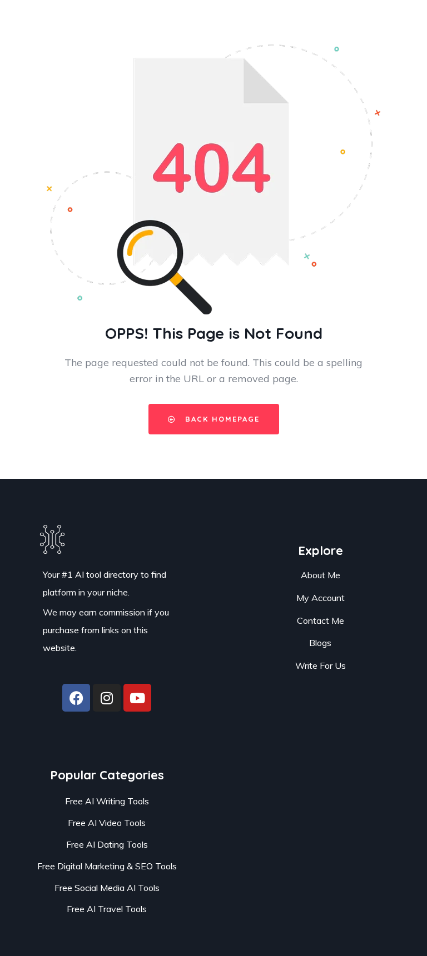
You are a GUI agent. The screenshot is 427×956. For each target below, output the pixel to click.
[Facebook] (76, 698)
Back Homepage (221, 418)
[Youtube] (137, 698)
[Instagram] (107, 698)
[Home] (52, 530)
